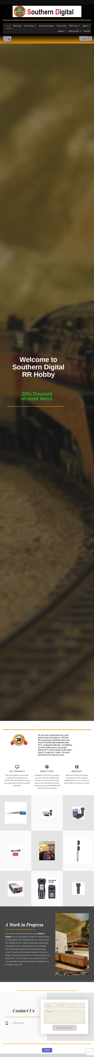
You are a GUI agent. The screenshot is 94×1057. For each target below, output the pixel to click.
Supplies (61, 31)
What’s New (17, 26)
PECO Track (73, 26)
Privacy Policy (62, 26)
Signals (85, 26)
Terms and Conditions (46, 26)
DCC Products (29, 26)
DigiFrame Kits (73, 31)
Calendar (86, 31)
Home (8, 26)
